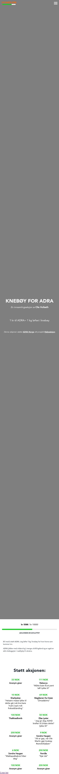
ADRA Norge (28, 332)
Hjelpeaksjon (49, 332)
